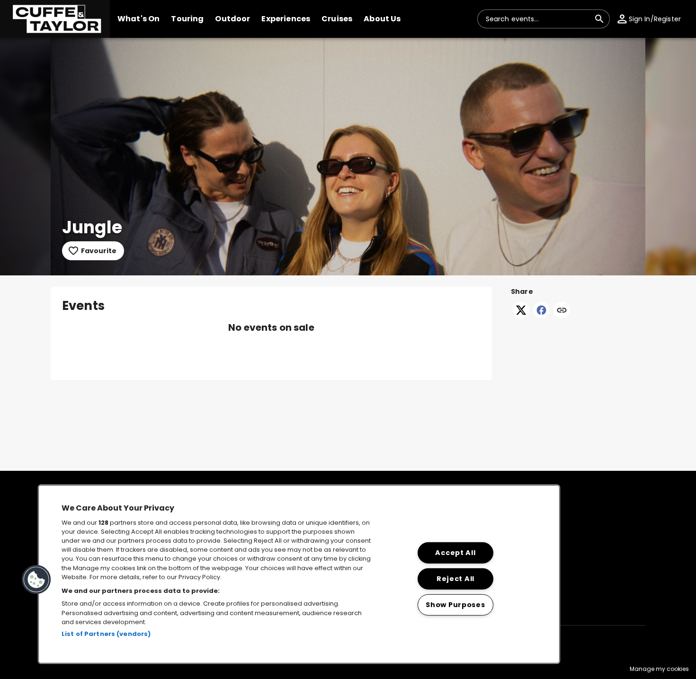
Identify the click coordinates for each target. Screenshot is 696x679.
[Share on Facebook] (541, 315)
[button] (55, 19)
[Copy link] (561, 311)
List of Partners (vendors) (106, 633)
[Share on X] (521, 315)
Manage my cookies (659, 669)
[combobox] (538, 19)
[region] (299, 574)
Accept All (455, 552)
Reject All (455, 578)
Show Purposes (455, 604)
